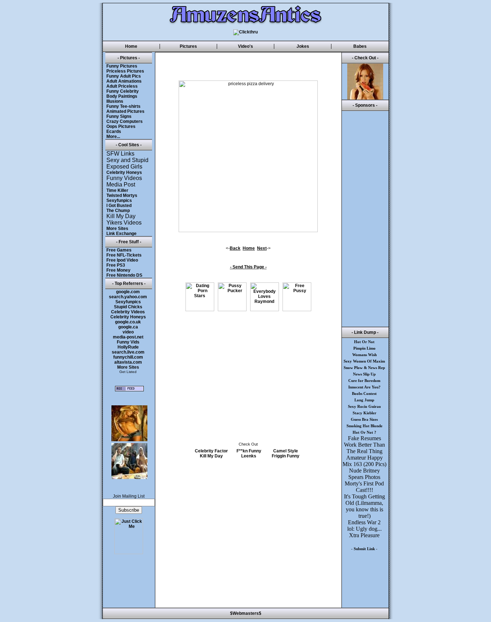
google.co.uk (128, 321)
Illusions (114, 101)
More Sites (117, 228)
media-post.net (128, 337)
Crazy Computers (124, 121)
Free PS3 (115, 265)
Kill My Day (211, 456)
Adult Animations (124, 81)
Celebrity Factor (211, 450)
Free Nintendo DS (124, 275)
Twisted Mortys (121, 195)
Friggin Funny (285, 456)
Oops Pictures (121, 126)
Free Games (119, 250)
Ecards (113, 131)
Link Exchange (121, 233)
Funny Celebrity (122, 91)
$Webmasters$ (245, 613)
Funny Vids (128, 342)
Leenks (248, 456)
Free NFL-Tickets (124, 255)
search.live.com (128, 352)
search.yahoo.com (128, 296)
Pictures (188, 46)
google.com (128, 291)
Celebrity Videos (128, 311)
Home (131, 46)
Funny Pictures (121, 66)
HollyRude (128, 347)
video (128, 332)
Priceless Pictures (125, 71)
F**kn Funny (249, 450)
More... (113, 136)
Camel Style (285, 450)
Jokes (303, 46)
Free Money (118, 270)
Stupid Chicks (128, 306)
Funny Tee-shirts (123, 106)
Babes (360, 46)
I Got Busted (119, 205)
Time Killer (117, 190)
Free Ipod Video (122, 260)
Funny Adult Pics (123, 76)
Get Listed (128, 372)
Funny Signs (119, 116)
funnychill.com (128, 357)
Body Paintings (121, 96)
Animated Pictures (125, 111)
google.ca (128, 327)
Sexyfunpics (119, 200)
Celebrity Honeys (124, 172)
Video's (245, 46)
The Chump (118, 210)
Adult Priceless (122, 86)
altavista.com (128, 362)
